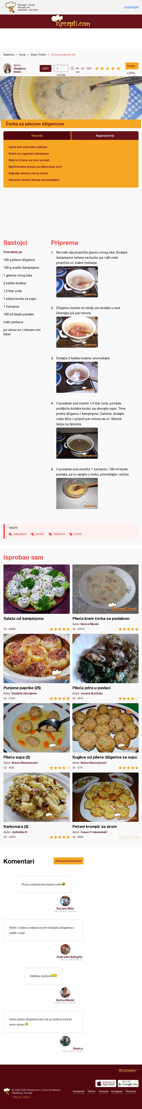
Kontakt (28, 1092)
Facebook (78, 1091)
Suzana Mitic (65, 908)
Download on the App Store (105, 1083)
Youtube (103, 1091)
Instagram (117, 1091)
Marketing (17, 1092)
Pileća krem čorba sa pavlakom (105, 598)
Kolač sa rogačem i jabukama (29, 153)
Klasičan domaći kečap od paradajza (34, 179)
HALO (26, 1097)
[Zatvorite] (3, 7)
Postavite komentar (68, 860)
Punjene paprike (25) (36, 667)
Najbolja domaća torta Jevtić (28, 173)
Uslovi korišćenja (51, 1089)
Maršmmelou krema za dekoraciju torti (35, 166)
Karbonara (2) (36, 806)
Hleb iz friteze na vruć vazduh (29, 160)
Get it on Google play (128, 1083)
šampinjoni (20, 533)
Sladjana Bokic (20, 70)
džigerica (59, 533)
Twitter (91, 1091)
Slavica (78, 1048)
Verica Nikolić (65, 1000)
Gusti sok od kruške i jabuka (28, 147)
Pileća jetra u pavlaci (105, 667)
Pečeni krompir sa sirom (105, 806)
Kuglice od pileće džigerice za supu (105, 736)
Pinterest (131, 1091)
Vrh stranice (127, 1070)
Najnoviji (37, 135)
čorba (77, 533)
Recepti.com (71, 21)
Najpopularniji (105, 135)
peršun (40, 533)
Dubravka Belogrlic (70, 956)
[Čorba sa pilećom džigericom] (93, 281)
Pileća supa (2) (36, 736)
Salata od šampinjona (36, 598)
